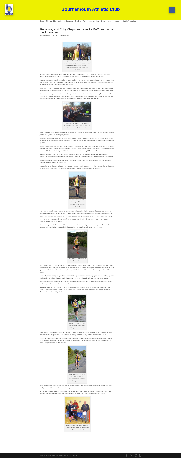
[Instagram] (136, 455)
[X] (131, 455)
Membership (51, 21)
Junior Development (65, 21)
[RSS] (140, 455)
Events (116, 21)
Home (42, 21)
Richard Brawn (45, 35)
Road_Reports (64, 35)
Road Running (94, 21)
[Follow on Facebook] (172, 10)
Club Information (129, 21)
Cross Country (106, 21)
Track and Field (80, 21)
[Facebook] (127, 455)
